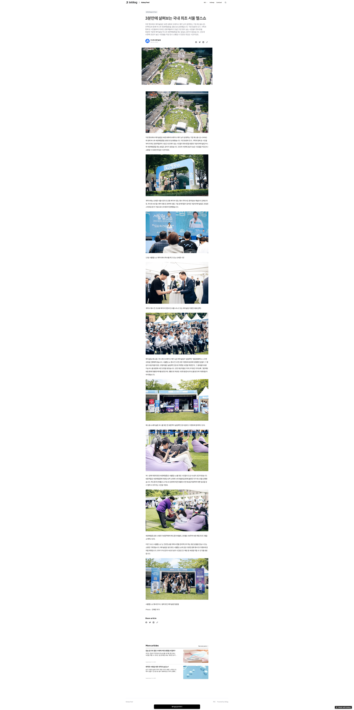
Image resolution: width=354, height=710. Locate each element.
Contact (219, 2)
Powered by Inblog (222, 702)
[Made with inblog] (343, 707)
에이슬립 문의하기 (177, 707)
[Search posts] (225, 2)
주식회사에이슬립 (155, 40)
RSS (214, 702)
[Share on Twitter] (200, 42)
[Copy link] (207, 42)
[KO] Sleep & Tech (151, 12)
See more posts (202, 646)
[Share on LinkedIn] (203, 42)
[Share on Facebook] (196, 42)
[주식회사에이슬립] (147, 41)
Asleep (212, 2)
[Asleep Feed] (132, 2)
